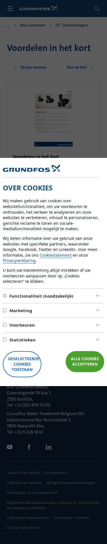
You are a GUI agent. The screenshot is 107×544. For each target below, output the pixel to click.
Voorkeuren (22, 325)
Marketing (20, 310)
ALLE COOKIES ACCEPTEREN (85, 361)
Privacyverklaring (19, 260)
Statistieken (22, 340)
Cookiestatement (56, 255)
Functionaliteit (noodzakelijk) (41, 296)
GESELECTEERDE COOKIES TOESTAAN (23, 364)
